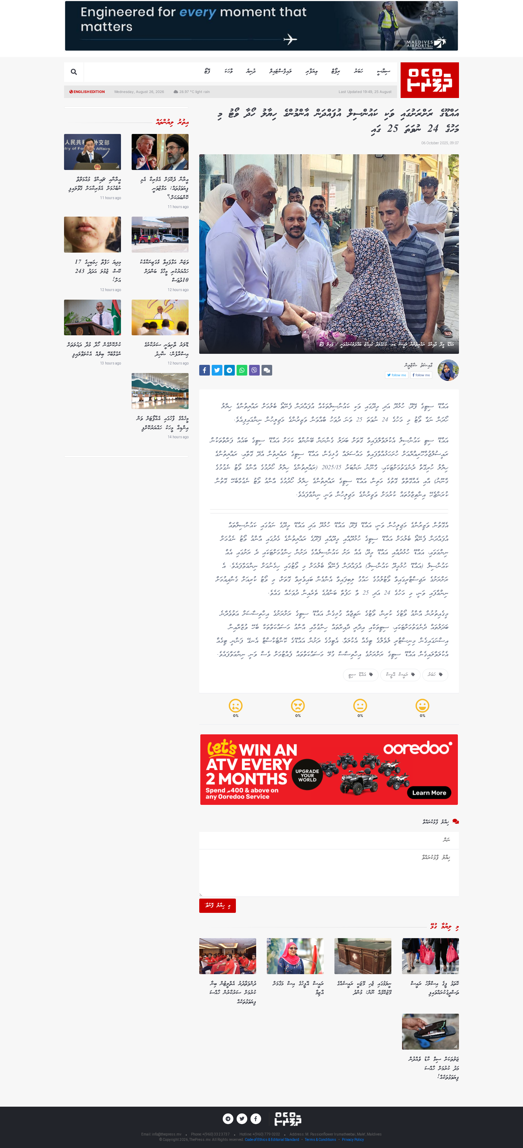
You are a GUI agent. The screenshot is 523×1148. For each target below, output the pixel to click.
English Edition (89, 91)
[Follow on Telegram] (228, 1118)
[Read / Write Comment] (267, 370)
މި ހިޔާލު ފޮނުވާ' (218, 905)
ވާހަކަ (228, 71)
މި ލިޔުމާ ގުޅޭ (444, 926)
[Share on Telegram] (229, 370)
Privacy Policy (353, 1140)
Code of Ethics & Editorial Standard (272, 1140)
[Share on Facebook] (204, 370)
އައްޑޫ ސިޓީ (359, 675)
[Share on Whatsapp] (242, 370)
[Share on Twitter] (217, 370)
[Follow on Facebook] (255, 1118)
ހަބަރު (358, 71)
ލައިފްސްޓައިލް (281, 71)
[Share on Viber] (254, 370)
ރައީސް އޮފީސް (398, 675)
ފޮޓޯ (207, 71)
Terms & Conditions (320, 1140)
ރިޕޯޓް (336, 71)
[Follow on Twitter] (242, 1118)
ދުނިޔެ (251, 71)
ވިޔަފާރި (311, 71)
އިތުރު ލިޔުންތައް (172, 122)
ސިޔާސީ (383, 71)
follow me (422, 375)
